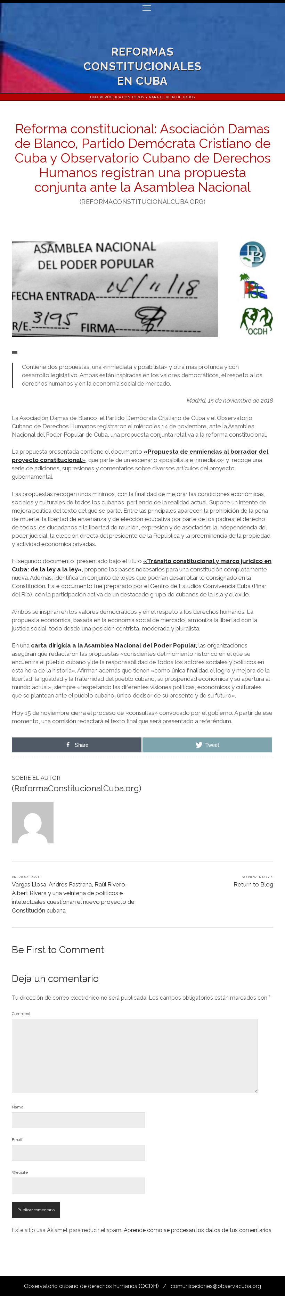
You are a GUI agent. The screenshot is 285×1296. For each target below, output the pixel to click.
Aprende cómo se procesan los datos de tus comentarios (197, 1230)
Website (20, 1172)
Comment (21, 1013)
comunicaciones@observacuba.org (216, 1286)
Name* (18, 1107)
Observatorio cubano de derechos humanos (80, 1286)
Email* (18, 1139)
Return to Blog (253, 884)
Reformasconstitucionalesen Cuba (142, 66)
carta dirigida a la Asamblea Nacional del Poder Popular (113, 645)
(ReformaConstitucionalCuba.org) (76, 788)
